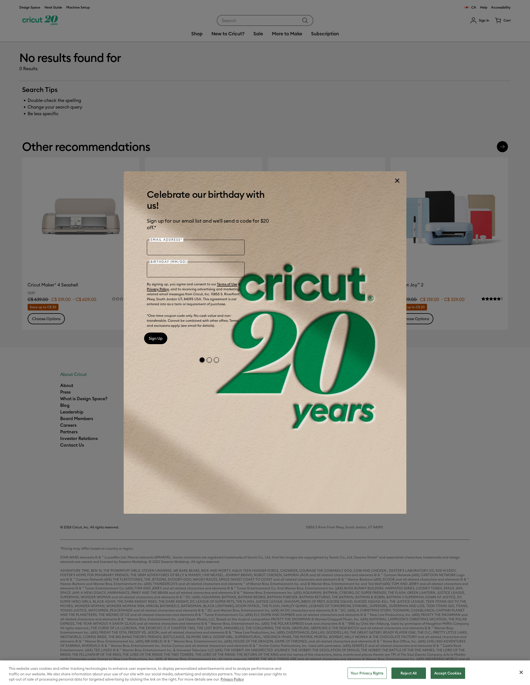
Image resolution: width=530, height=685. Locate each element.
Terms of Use (227, 284)
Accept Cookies (448, 673)
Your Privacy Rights (367, 673)
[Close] (397, 180)
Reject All (409, 673)
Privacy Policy (158, 289)
